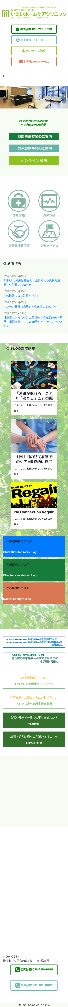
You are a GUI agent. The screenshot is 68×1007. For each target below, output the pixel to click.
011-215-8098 (36, 29)
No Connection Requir (34, 512)
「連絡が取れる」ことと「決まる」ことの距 (34, 395)
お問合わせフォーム (36, 61)
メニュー (6, 76)
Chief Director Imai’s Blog (20, 552)
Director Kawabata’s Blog (20, 575)
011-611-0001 (36, 40)
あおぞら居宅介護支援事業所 (34, 703)
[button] (4, 97)
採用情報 (34, 724)
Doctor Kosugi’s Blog (17, 599)
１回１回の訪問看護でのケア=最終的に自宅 (34, 459)
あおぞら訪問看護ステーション (34, 684)
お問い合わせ (34, 743)
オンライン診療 (36, 50)
